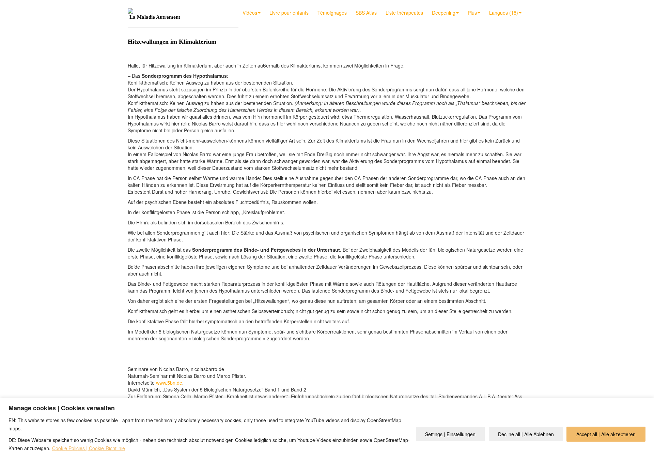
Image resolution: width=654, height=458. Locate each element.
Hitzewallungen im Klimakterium (172, 41)
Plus (472, 12)
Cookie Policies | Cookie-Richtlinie (88, 448)
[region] (327, 428)
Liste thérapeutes (404, 12)
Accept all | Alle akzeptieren (606, 434)
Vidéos (250, 12)
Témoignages (332, 12)
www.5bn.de (169, 382)
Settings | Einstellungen (450, 434)
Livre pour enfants (289, 12)
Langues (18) (503, 12)
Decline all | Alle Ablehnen (526, 434)
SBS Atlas (366, 12)
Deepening (443, 12)
